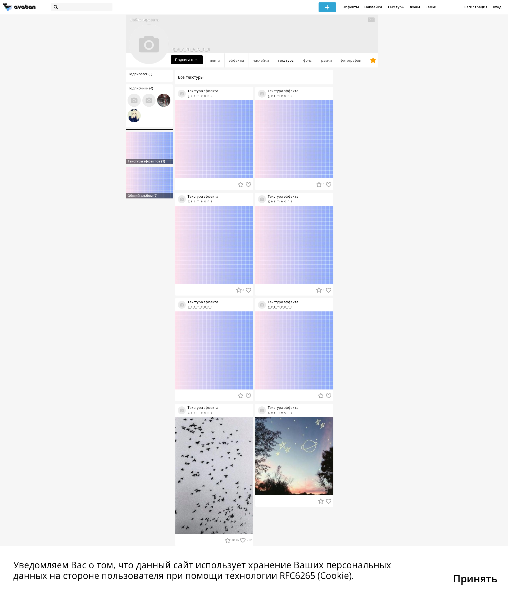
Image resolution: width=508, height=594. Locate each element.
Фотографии (351, 60)
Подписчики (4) (140, 88)
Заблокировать (144, 19)
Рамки (431, 6)
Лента (215, 60)
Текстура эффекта (203, 91)
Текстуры (396, 6)
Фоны (415, 6)
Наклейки (373, 6)
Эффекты (351, 6)
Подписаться (186, 59)
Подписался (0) (140, 73)
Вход (497, 6)
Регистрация (476, 6)
